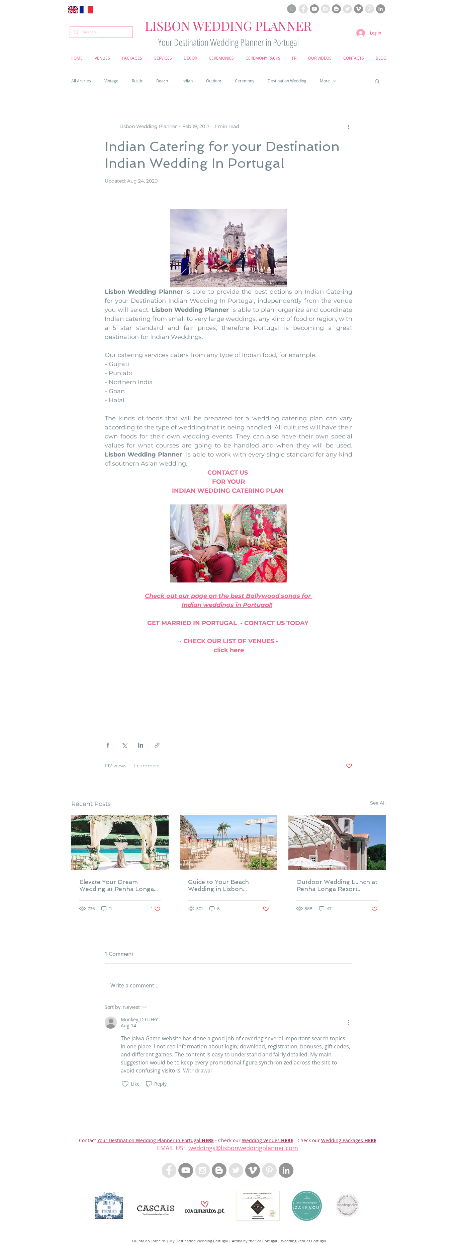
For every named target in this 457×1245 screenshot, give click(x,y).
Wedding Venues (261, 1140)
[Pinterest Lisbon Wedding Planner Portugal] (369, 8)
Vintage (111, 80)
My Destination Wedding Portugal (198, 1240)
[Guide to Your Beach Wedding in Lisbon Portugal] (228, 842)
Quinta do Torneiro (148, 1240)
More (325, 80)
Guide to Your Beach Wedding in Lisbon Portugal (218, 885)
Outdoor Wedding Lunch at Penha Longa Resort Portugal (336, 885)
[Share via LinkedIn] (141, 745)
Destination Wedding (287, 80)
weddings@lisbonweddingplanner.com (243, 1148)
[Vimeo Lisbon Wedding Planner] (358, 8)
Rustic (137, 80)
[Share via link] (157, 745)
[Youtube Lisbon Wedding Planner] (314, 8)
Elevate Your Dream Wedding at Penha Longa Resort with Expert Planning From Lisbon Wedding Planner (116, 885)
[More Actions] (348, 1023)
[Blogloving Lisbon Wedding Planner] (336, 8)
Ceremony (244, 80)
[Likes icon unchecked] (125, 1084)
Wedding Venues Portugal (303, 1240)
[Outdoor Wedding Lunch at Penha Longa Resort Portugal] (337, 842)
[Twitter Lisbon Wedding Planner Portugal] (347, 8)
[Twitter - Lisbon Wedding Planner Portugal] (236, 1170)
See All (378, 803)
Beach (162, 80)
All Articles (81, 80)
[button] (291, 8)
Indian (187, 80)
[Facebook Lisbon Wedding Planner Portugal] (303, 8)
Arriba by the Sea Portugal (254, 1240)
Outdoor (213, 80)
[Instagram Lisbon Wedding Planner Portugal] (325, 8)
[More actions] (348, 127)
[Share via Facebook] (108, 745)
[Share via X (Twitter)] (124, 745)
